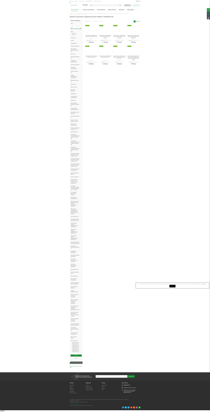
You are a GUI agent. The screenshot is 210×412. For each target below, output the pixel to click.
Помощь (87, 385)
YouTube (131, 407)
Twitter (126, 407)
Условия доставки (89, 388)
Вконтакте (123, 407)
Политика (71, 389)
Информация (88, 382)
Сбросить (76, 357)
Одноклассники (134, 407)
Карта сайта (72, 391)
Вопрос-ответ (104, 385)
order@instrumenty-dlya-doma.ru (130, 387)
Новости (71, 386)
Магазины (72, 388)
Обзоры (103, 388)
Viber (137, 407)
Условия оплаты (89, 386)
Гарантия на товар (89, 389)
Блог (103, 389)
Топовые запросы (73, 392)
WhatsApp (139, 407)
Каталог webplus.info (74, 404)
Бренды (103, 386)
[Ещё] (138, 9)
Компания (72, 382)
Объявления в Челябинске (75, 403)
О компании (72, 385)
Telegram (128, 407)
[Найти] (120, 5)
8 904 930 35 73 (127, 4)
